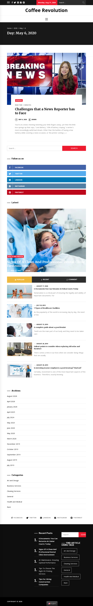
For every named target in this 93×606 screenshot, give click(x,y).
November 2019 (13, 444)
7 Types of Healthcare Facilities (47, 308)
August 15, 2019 (42, 324)
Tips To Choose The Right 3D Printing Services (47, 571)
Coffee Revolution (46, 10)
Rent (9, 507)
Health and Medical (15, 260)
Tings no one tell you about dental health (40, 266)
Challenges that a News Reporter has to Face (45, 111)
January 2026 (12, 407)
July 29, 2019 (41, 305)
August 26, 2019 (42, 344)
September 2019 (13, 454)
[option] (46, 240)
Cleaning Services (14, 491)
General (19, 100)
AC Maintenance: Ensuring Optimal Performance (49, 561)
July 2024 (10, 417)
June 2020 (11, 428)
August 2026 (12, 396)
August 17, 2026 (42, 286)
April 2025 (11, 412)
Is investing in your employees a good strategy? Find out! (57, 368)
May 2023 (11, 423)
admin (34, 119)
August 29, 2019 (42, 365)
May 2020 (11, 433)
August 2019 (12, 460)
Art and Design (13, 480)
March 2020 (11, 438)
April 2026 (11, 401)
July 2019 (10, 465)
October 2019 (12, 449)
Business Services (14, 486)
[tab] (19, 280)
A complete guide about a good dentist (50, 327)
